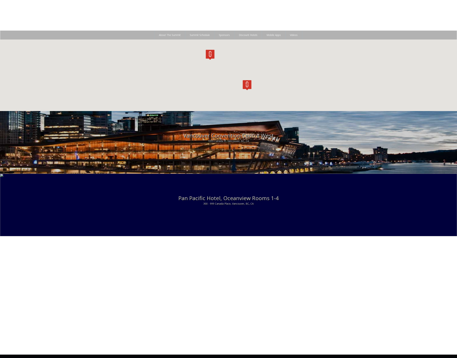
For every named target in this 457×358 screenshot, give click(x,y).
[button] (210, 54)
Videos (294, 35)
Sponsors (224, 35)
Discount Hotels (248, 35)
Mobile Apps (274, 35)
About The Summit (170, 35)
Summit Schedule (200, 35)
